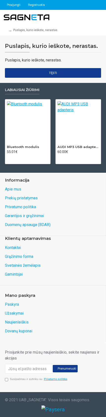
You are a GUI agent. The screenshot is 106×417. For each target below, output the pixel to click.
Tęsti (53, 73)
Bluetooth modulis (23, 147)
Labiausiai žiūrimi (22, 90)
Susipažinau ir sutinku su (38, 379)
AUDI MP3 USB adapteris (78, 147)
